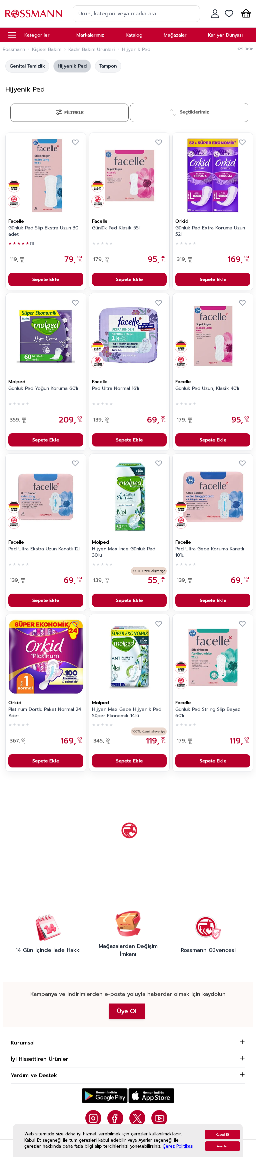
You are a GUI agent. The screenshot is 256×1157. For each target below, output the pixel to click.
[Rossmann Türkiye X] (137, 1118)
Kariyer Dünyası (225, 35)
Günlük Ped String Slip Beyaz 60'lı (207, 712)
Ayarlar (222, 1146)
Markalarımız (90, 35)
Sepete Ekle (45, 279)
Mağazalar (175, 35)
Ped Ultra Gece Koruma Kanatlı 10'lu (209, 552)
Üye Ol (126, 1011)
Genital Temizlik (27, 66)
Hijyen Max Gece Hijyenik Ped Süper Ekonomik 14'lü (126, 712)
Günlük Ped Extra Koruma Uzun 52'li (210, 231)
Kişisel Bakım (46, 49)
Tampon (108, 66)
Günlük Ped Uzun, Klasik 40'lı (207, 388)
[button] (245, 13)
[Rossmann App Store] (151, 1095)
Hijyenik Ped (72, 66)
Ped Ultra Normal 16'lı (115, 388)
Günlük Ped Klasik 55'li (117, 228)
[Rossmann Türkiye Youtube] (159, 1118)
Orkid (181, 221)
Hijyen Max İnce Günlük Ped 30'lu (123, 552)
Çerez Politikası (178, 1146)
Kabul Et (222, 1134)
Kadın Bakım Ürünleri (91, 49)
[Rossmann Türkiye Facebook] (115, 1118)
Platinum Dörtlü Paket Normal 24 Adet (44, 712)
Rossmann (14, 49)
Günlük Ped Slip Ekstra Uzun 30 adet (43, 231)
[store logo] (33, 13)
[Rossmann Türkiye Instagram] (93, 1118)
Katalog (134, 35)
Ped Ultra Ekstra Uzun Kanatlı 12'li (45, 549)
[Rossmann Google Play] (104, 1095)
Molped (16, 381)
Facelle (16, 221)
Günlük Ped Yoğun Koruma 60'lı (43, 388)
